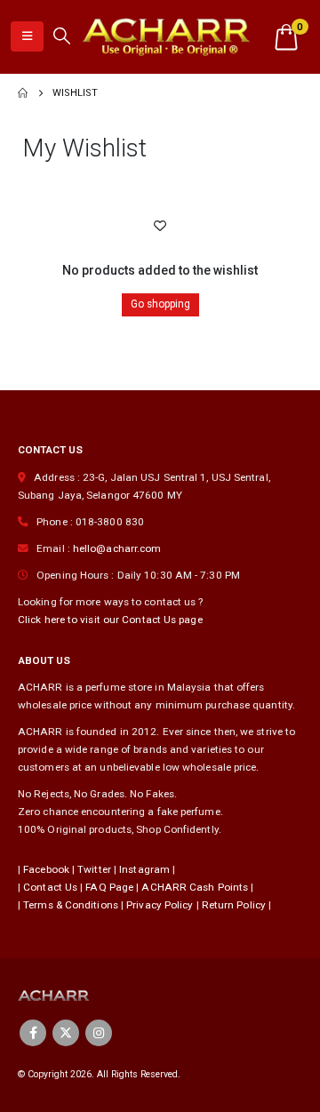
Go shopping (160, 304)
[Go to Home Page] (23, 93)
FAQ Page (109, 887)
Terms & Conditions (70, 905)
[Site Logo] (166, 37)
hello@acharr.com (117, 548)
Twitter (94, 869)
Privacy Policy (159, 905)
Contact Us (50, 887)
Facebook (46, 869)
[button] (27, 36)
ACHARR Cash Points (194, 887)
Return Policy (234, 905)
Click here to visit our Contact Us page (110, 619)
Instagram (144, 869)
